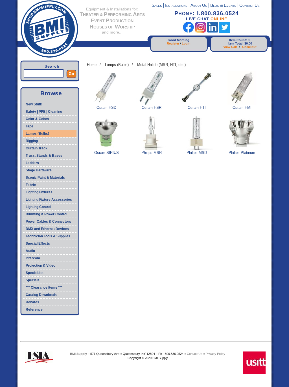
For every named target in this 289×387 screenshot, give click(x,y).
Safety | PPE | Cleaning (44, 112)
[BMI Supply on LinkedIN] (212, 31)
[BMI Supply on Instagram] (200, 31)
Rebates (32, 302)
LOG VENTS (223, 5)
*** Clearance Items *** (44, 287)
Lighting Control (38, 207)
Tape (29, 126)
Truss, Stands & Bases (44, 156)
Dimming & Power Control (46, 214)
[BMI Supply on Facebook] (188, 31)
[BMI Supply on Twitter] (224, 31)
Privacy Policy (215, 353)
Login (186, 43)
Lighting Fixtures (39, 192)
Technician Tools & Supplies (48, 236)
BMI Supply (78, 353)
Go (71, 73)
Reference (34, 309)
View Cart (230, 46)
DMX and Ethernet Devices (47, 229)
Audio (30, 251)
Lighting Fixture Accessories (49, 200)
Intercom (33, 258)
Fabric (31, 185)
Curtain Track (36, 148)
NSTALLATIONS (176, 5)
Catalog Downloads (41, 295)
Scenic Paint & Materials (45, 178)
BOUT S (199, 5)
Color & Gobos (37, 119)
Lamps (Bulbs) (37, 134)
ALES (157, 5)
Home (92, 65)
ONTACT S (249, 5)
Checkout (249, 46)
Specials (33, 280)
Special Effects (38, 244)
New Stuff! (34, 104)
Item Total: (236, 43)
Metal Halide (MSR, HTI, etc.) (161, 65)
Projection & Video (40, 265)
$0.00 (248, 43)
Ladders (32, 163)
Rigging (32, 141)
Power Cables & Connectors (48, 222)
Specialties (34, 273)
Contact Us (194, 353)
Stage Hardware (39, 170)
